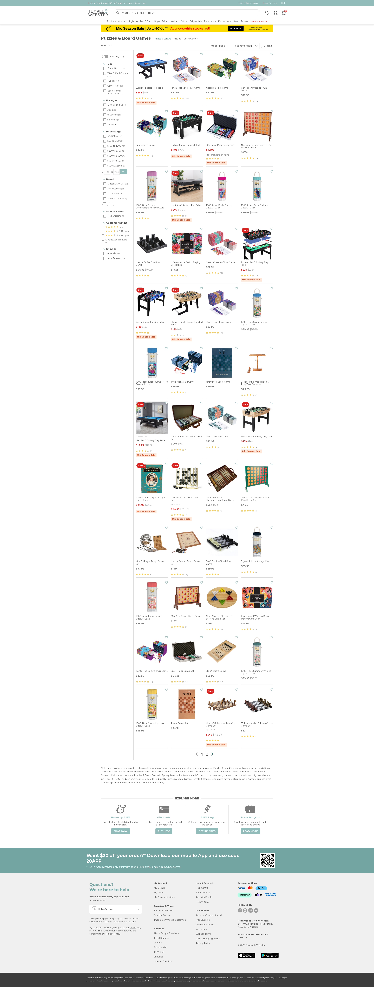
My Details (159, 888)
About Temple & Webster (167, 933)
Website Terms (203, 934)
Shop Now (120, 831)
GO (123, 171)
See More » (108, 205)
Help (283, 3)
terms (176, 867)
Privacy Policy (113, 933)
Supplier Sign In (162, 915)
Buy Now (164, 831)
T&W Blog (159, 952)
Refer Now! (140, 3)
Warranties (201, 929)
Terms (133, 927)
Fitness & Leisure (162, 38)
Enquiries (158, 956)
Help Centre (202, 888)
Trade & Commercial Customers (170, 920)
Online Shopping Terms (208, 938)
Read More (250, 831)
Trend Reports (161, 938)
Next (270, 46)
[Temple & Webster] (98, 12)
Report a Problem (205, 897)
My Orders (159, 892)
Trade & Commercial (248, 3)
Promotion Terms (205, 924)
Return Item (202, 902)
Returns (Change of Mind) (209, 915)
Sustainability (160, 947)
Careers (158, 942)
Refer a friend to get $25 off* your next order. (117, 3)
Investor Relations (163, 961)
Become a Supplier (163, 910)
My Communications (164, 897)
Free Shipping (203, 920)
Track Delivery (270, 3)
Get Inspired (207, 831)
